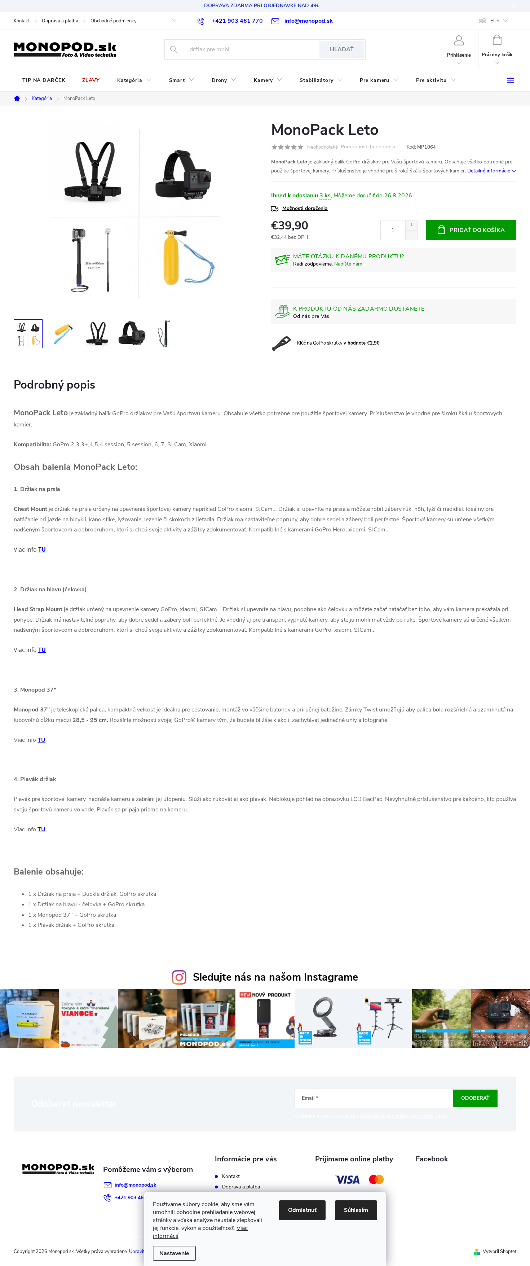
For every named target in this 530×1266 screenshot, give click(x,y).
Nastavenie (174, 1253)
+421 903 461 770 (135, 1197)
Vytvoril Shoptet (499, 1251)
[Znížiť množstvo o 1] (411, 235)
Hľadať (342, 49)
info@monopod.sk (135, 1185)
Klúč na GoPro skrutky (338, 343)
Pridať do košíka (477, 230)
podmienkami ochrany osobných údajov (404, 1116)
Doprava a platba (60, 21)
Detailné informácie (488, 170)
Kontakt (22, 21)
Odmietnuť (302, 1210)
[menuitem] (44, 80)
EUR (495, 21)
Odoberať (475, 1098)
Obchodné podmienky (113, 21)
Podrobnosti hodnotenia (368, 147)
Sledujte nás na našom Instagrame (275, 977)
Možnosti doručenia (305, 208)
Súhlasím (356, 1210)
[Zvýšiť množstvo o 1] (411, 225)
